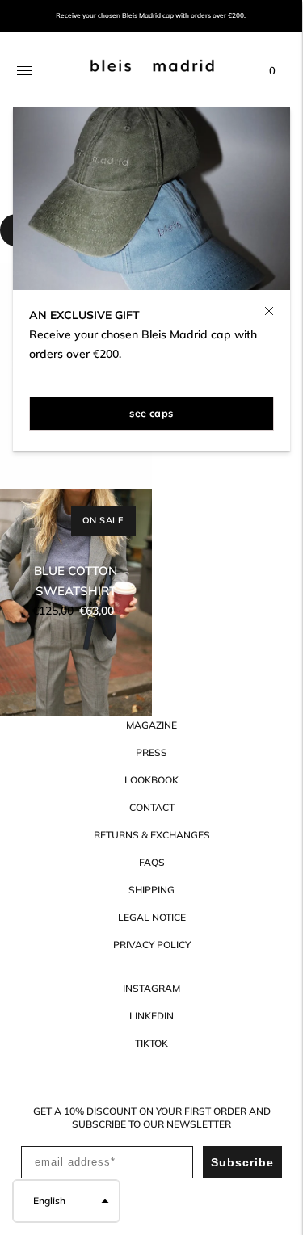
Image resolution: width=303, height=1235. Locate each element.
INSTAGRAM (151, 988)
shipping (151, 890)
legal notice (152, 917)
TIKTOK (151, 1043)
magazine (151, 725)
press (151, 752)
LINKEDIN (151, 1016)
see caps (151, 412)
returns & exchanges (152, 835)
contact (152, 807)
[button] (66, 1201)
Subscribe (242, 1162)
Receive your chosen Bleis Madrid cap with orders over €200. (151, 15)
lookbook (151, 780)
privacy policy (152, 945)
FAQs (152, 862)
